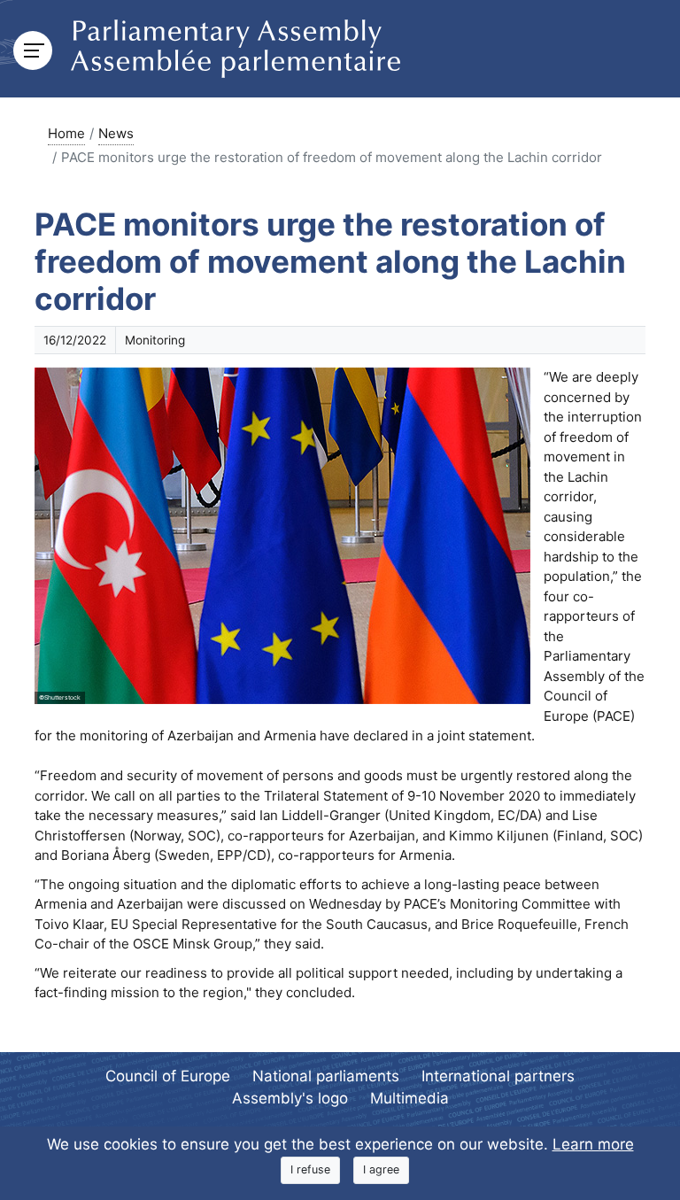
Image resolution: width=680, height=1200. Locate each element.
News (116, 133)
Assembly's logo (290, 1098)
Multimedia (409, 1098)
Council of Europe (167, 1076)
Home (66, 133)
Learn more (593, 1144)
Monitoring (155, 340)
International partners (498, 1076)
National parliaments (325, 1076)
